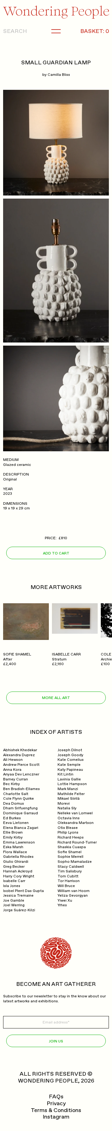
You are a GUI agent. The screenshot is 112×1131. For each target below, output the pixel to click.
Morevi (64, 803)
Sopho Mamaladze (75, 861)
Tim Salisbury (70, 871)
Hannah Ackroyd (17, 871)
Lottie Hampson (72, 784)
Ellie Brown (13, 832)
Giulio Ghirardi (15, 861)
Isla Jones (11, 886)
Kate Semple (69, 764)
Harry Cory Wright (18, 876)
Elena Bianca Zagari (20, 827)
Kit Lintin (65, 774)
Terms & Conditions (56, 1110)
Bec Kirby (11, 784)
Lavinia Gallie (69, 779)
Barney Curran (15, 779)
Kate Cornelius (71, 759)
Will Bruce (66, 886)
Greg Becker (14, 866)
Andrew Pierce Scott (21, 764)
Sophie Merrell (70, 856)
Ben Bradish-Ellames (21, 789)
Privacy (56, 1103)
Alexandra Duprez (19, 755)
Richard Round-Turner (77, 842)
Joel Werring (14, 905)
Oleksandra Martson (76, 823)
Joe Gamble (13, 900)
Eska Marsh (13, 847)
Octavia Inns (69, 818)
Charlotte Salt (15, 794)
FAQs (56, 1096)
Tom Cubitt (68, 876)
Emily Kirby (13, 837)
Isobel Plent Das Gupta (23, 891)
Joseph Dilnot (70, 750)
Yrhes (62, 905)
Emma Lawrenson (19, 842)
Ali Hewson (13, 759)
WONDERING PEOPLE (48, 1080)
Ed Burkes (12, 818)
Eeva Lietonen (16, 823)
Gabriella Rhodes (18, 856)
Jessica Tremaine (18, 895)
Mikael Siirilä (69, 798)
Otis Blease (68, 827)
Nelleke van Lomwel (75, 813)
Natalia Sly (67, 808)
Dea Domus (13, 803)
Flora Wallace (15, 852)
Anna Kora (12, 769)
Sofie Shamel (70, 852)
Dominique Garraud (20, 813)
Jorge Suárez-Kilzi (19, 910)
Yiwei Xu (65, 900)
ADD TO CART (56, 553)
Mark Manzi (68, 789)
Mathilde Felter (71, 794)
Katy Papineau (70, 769)
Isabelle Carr (14, 881)
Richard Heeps (71, 837)
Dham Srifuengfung (20, 808)
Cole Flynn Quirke (18, 798)
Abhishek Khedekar (20, 750)
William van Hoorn (74, 891)
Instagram (56, 1117)
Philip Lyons (68, 832)
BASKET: (94, 31)
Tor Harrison (69, 881)
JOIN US (56, 1041)
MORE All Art (56, 698)
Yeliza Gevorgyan (73, 895)
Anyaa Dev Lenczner (21, 774)
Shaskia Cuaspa (72, 847)
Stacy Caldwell (71, 866)
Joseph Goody (70, 755)
